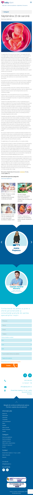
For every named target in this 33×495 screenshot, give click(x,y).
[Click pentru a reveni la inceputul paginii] (16, 402)
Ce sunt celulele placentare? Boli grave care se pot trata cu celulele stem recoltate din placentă (25, 198)
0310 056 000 (28, 380)
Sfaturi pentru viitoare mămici (8, 443)
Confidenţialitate (21, 491)
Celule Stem (4, 417)
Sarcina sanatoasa (6, 439)
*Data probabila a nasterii (7, 337)
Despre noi (4, 413)
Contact (4, 431)
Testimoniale (5, 415)
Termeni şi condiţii (13, 491)
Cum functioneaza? (6, 421)
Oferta (3, 423)
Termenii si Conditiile (15, 361)
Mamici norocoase (6, 429)
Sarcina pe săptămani (6, 19)
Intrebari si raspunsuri (7, 445)
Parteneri (4, 425)
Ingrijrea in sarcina (6, 441)
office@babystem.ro (26, 386)
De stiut (4, 447)
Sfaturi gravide (5, 427)
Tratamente (4, 419)
